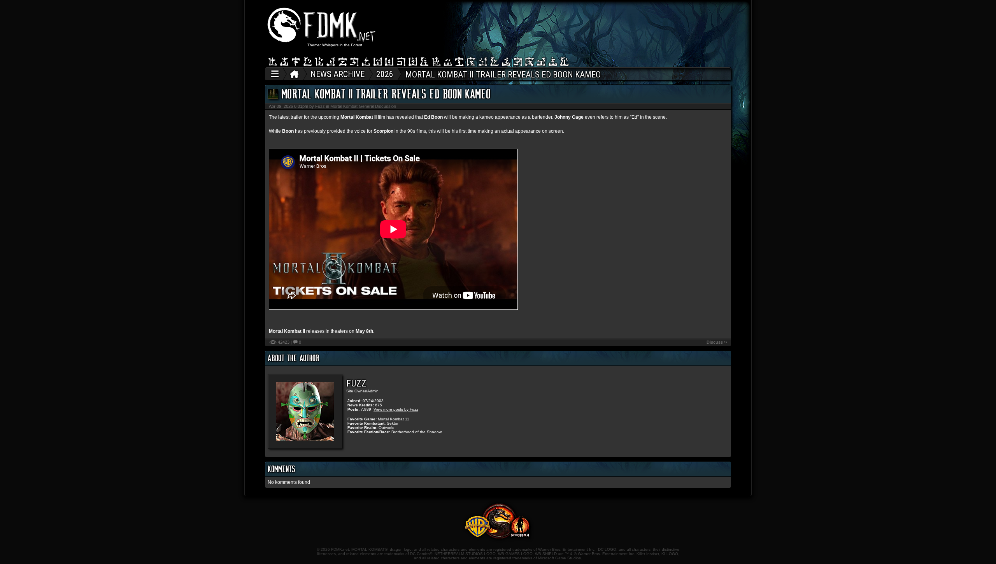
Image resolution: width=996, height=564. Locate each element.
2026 (384, 74)
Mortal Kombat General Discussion (363, 106)
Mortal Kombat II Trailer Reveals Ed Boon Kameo (386, 93)
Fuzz (320, 106)
